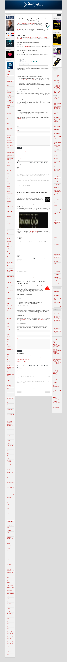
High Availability (9, 305)
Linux (7, 344)
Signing (8, 535)
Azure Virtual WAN (10, 142)
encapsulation (9, 241)
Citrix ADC (8, 174)
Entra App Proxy (9, 253)
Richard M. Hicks (20, 376)
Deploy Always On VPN (57, 306)
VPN (7, 606)
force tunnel (8, 280)
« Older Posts (19, 391)
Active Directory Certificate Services (57, 338)
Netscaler (8, 412)
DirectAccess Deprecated (10, 208)
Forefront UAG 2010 (10, 285)
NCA (7, 402)
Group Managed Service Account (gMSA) (27, 79)
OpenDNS (8, 440)
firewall (53, 360)
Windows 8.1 (9, 628)
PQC (30, 11)
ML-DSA (8, 382)
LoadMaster (8, 347)
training (56, 391)
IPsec (53, 365)
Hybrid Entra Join (9, 311)
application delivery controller (56, 345)
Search (59, 15)
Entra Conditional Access (10, 260)
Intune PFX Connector (10, 327)
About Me (44, 11)
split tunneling (9, 545)
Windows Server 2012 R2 (10, 636)
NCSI (7, 404)
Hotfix (8, 306)
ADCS (58, 339)
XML (7, 648)
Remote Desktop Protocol (10, 500)
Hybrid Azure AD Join (10, 308)
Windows (23, 185)
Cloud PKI (8, 181)
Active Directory (9, 81)
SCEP (7, 515)
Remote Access (9, 497)
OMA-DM (8, 435)
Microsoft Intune (9, 378)
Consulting (7, 11)
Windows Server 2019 (35, 180)
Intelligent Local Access (10, 321)
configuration (57, 351)
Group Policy (9, 298)
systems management (10, 572)
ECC (7, 235)
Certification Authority (56, 350)
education (57, 354)
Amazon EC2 (9, 100)
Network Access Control (10, 414)
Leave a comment (47, 376)
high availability (54, 361)
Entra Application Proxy (10, 254)
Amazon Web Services (10, 102)
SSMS (8, 559)
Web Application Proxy (10, 613)
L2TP (7, 341)
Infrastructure (9, 320)
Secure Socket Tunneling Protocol (33, 381)
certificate (56, 348)
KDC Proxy (8, 336)
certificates (8, 165)
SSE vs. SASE (56, 261)
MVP (7, 393)
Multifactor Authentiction (10, 389)
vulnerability (54, 395)
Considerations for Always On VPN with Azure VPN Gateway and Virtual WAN (29, 357)
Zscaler (8, 654)
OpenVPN (8, 443)
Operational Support (10, 445)
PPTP (7, 466)
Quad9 (8, 484)
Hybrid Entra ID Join (10, 310)
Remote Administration (10, 499)
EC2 (7, 233)
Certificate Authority (10, 153)
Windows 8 (8, 626)
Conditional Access (9, 189)
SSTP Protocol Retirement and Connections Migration (25, 355)
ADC (7, 87)
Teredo (8, 573)
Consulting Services (10, 193)
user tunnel (28, 179)
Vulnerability (9, 611)
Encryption (8, 243)
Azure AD (8, 123)
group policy (56, 360)
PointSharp (8, 458)
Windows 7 (54, 398)
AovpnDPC (8, 107)
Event (7, 274)
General (8, 289)
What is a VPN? (56, 274)
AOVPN (26, 174)
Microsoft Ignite (9, 377)
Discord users (35, 200)
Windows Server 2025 (10, 643)
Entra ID (8, 265)
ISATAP (8, 334)
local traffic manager (10, 349)
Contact (48, 11)
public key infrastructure (10, 482)
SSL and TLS (9, 557)
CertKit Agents (27, 46)
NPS (7, 430)
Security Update (9, 530)
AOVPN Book (9, 105)
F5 (7, 279)
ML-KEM (8, 383)
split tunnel (8, 543)
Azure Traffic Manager (10, 140)
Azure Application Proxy (10, 131)
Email (18, 130)
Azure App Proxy (9, 126)
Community (8, 186)
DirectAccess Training (57, 172)
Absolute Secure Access (10, 77)
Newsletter (55, 237)
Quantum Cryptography (10, 487)
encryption (54, 355)
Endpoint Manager (9, 246)
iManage (8, 316)
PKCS (8, 453)
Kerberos (8, 339)
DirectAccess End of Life (10, 209)
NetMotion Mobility (10, 409)
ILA (7, 315)
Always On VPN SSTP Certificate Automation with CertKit (25, 151)
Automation (8, 115)
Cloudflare (8, 184)
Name (18, 126)
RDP (7, 492)
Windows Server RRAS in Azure (24, 319)
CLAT (8, 176)
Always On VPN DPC (10, 97)
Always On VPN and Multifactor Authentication (57, 120)
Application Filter (9, 111)
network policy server (55, 375)
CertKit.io (27, 37)
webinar (8, 618)
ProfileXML (8, 474)
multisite (8, 391)
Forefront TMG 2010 (10, 284)
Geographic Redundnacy (10, 290)
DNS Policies (9, 216)
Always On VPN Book (12, 11)
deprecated (30, 383)
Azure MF (8, 137)
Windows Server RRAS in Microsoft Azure (23, 359)
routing (8, 504)
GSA (7, 300)
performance (55, 376)
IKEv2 (8, 313)
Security (8, 527)
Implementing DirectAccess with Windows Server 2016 (57, 197)
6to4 (7, 72)
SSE (7, 554)
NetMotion (8, 407)
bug (27, 272)
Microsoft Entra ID (9, 370)
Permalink (32, 376)
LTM (7, 351)
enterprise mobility (9, 249)
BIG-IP (8, 147)
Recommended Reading (10, 494)
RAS (39, 272)
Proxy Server (8, 479)
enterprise (23, 184)
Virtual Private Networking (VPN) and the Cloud (57, 268)
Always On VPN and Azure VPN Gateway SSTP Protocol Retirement (32, 282)
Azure (8, 120)
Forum (8, 287)
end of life (8, 244)
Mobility (8, 388)
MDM (8, 354)
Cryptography (9, 194)
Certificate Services (10, 161)
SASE (7, 511)
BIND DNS (8, 148)
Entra (7, 251)
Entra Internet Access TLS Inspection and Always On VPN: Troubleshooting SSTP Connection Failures (57, 87)
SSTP (7, 561)
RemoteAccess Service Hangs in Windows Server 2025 (32, 193)
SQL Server (8, 548)
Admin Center (9, 90)
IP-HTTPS (8, 329)
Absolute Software (9, 79)
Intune (8, 323)
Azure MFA (8, 138)
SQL (7, 546)
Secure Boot (8, 519)
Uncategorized (9, 596)
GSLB (8, 301)
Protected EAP (9, 475)
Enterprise (8, 248)
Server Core (8, 532)
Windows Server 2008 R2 (10, 633)
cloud (7, 179)
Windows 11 (8, 623)
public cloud (8, 480)
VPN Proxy (8, 608)
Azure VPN (8, 143)
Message (18, 134)
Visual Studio (9, 603)
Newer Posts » (48, 391)
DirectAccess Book (10, 206)
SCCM (8, 513)
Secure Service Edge (10, 521)
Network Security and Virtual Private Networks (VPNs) (57, 234)
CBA (7, 150)
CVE (7, 196)
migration (8, 380)
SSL (7, 556)
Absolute (8, 76)
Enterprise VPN (56, 179)
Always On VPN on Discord (21, 251)
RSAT (8, 510)
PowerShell (8, 463)
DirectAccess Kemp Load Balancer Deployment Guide (57, 317)
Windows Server (28, 185)
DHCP (8, 203)
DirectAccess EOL (9, 211)
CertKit (38, 11)
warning (57, 395)
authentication (9, 113)
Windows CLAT (9, 631)
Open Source (9, 438)
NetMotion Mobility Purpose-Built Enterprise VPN (57, 226)
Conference (8, 191)
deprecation (35, 383)
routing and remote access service (42, 270)
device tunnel (9, 201)
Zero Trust (55, 280)
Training (41, 11)
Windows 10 (8, 621)
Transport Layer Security (10, 587)
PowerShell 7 (9, 464)
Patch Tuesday (9, 448)
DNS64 (8, 219)
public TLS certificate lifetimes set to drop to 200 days (26, 23)
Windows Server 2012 (44, 179)
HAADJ (8, 303)
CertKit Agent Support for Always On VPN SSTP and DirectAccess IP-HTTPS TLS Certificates (33, 20)
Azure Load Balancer (10, 135)
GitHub (8, 292)
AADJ (8, 74)
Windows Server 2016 (10, 638)
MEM (7, 356)
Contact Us (19, 147)
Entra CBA (8, 256)
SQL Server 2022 (9, 550)
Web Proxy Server (9, 616)
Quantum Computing (10, 485)
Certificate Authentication (10, 152)
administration (9, 92)
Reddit (8, 495)
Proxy (7, 477)
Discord (8, 213)
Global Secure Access (10, 294)
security (46, 184)
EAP (7, 230)
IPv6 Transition (9, 332)
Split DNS (8, 541)
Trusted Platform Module (10, 593)
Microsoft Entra (9, 365)
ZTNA (8, 656)
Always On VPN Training (57, 136)
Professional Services (10, 472)
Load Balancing (9, 346)
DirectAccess (9, 204)
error (59, 359)
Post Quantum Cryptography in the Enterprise (57, 242)
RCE (7, 490)
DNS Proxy (8, 218)
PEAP (8, 450)
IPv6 (33, 11)
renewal (42, 184)
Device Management (10, 199)
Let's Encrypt (31, 184)
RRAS (8, 508)
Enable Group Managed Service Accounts (23, 158)
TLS (7, 575)
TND (7, 578)
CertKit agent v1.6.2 (24, 73)
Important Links (9, 318)
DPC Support (9, 223)
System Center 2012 (10, 567)
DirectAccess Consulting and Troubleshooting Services (57, 161)
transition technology (10, 585)
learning (8, 342)
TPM (7, 580)
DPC (35, 11)
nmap (7, 428)
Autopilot (8, 116)
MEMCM (8, 357)
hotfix (58, 361)
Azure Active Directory (10, 121)
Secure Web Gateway (10, 525)
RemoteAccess (43, 272)
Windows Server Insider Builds (21, 253)
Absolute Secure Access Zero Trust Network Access (57, 112)
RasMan (8, 489)
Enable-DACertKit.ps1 (20, 95)
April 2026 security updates (34, 231)
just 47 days (18, 29)
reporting (8, 502)
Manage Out (8, 352)
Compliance (8, 188)
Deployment (8, 198)
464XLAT (8, 71)
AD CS (8, 85)
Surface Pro (8, 562)
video (7, 601)
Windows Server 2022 (10, 641)
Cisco (7, 168)
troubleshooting (9, 588)
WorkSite (8, 646)
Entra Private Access (18, 11)
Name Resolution (9, 396)
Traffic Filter (8, 582)
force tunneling (9, 282)
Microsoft (8, 361)
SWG (7, 566)
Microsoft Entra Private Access (21, 361)
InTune (54, 363)
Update (8, 598)
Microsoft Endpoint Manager (56, 371)
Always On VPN (21, 174)
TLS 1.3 (8, 577)
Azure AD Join (9, 125)
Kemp (8, 337)
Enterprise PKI (56, 178)
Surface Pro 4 (9, 564)
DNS (7, 214)
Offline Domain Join (10, 433)
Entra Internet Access (24, 11)
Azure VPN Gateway (10, 145)
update (60, 393)
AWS (7, 118)
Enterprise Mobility (56, 176)
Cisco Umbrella (9, 170)
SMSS (8, 540)
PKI (28, 11)
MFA (7, 359)
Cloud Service (9, 183)
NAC (7, 394)
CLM (7, 178)
